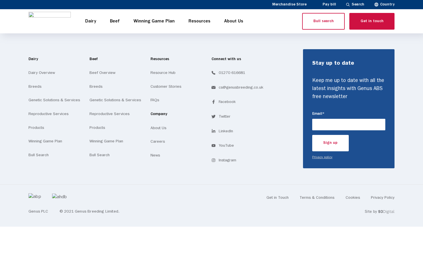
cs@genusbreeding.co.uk (241, 87)
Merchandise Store (289, 4)
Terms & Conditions (317, 197)
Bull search (323, 21)
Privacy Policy (383, 197)
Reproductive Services (48, 114)
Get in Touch (277, 197)
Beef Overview (102, 73)
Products (36, 127)
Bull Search (38, 155)
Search (358, 4)
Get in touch (372, 21)
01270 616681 (232, 73)
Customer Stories (165, 86)
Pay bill (329, 4)
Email (329, 113)
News (155, 155)
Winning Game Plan (45, 141)
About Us (158, 128)
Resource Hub (163, 73)
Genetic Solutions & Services (54, 100)
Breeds (34, 86)
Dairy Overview (41, 73)
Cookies (353, 197)
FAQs (154, 100)
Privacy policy (322, 157)
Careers (157, 141)
